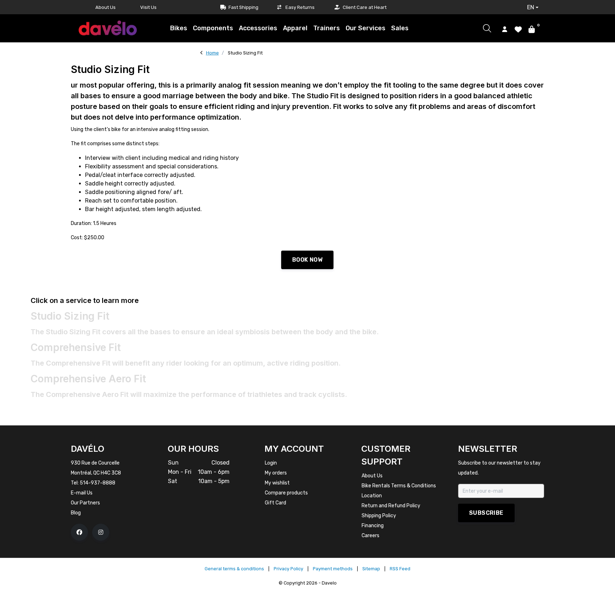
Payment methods (333, 568)
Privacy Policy (288, 568)
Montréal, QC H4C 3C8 (96, 473)
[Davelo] (108, 28)
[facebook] (79, 532)
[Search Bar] (487, 28)
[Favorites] (518, 29)
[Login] (504, 29)
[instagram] (100, 532)
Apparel (295, 28)
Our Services (365, 28)
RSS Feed (400, 568)
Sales (400, 28)
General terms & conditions (234, 568)
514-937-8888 (97, 483)
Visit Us (148, 7)
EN (530, 7)
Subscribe (486, 512)
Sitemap (371, 568)
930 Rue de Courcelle (95, 463)
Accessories (258, 28)
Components (213, 28)
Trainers (326, 28)
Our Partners (85, 503)
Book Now (307, 259)
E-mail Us (82, 493)
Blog (76, 513)
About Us (105, 7)
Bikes (178, 28)
